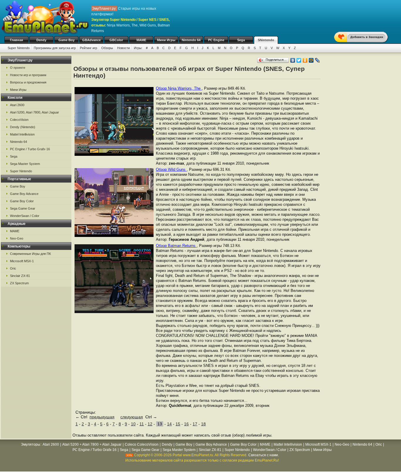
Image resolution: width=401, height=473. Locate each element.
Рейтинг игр (88, 48)
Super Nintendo (19, 48)
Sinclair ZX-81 (20, 276)
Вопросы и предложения (28, 82)
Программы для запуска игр (55, 48)
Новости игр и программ (28, 75)
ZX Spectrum (19, 283)
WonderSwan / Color (24, 216)
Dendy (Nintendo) (22, 127)
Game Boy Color (22, 201)
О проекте (17, 67)
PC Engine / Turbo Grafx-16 (30, 149)
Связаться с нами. (263, 455)
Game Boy (66, 40)
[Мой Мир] (311, 60)
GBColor (116, 40)
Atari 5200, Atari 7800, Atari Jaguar (34, 112)
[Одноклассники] (305, 60)
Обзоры (107, 48)
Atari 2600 (17, 105)
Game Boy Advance (24, 193)
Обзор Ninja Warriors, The (179, 88)
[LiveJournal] (317, 60)
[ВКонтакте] (293, 60)
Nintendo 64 (191, 40)
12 (150, 424)
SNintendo (266, 40)
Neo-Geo (16, 238)
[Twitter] (299, 60)
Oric (13, 268)
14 (169, 424)
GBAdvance (91, 40)
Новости (123, 48)
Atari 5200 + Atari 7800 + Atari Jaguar (92, 444)
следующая (131, 416)
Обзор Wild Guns (171, 169)
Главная (16, 40)
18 (203, 424)
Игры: (138, 48)
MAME (141, 40)
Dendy (41, 40)
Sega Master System (25, 164)
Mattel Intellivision (22, 134)
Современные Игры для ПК (30, 253)
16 (186, 424)
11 (141, 424)
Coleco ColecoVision (142, 444)
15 (178, 424)
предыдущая (102, 416)
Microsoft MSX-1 (22, 261)
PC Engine (216, 40)
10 (133, 424)
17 (195, 424)
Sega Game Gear (22, 208)
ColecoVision (19, 119)
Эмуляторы (30, 444)
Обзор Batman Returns (176, 245)
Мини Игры (166, 40)
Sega (241, 40)
